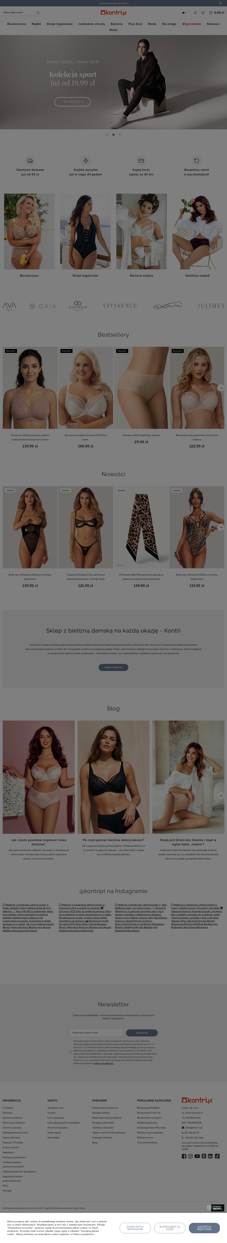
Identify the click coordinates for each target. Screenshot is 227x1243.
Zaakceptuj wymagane (135, 1228)
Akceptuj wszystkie (204, 1228)
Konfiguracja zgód (170, 1228)
